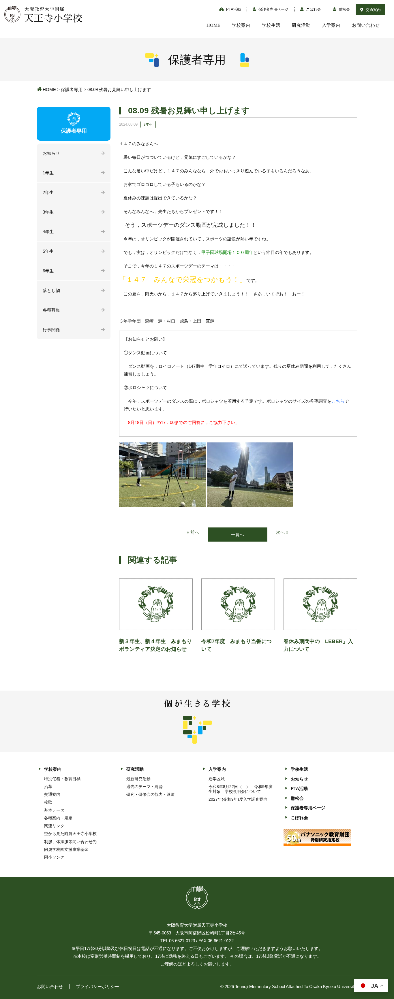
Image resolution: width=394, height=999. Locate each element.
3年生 (48, 212)
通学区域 (217, 778)
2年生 (48, 192)
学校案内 (241, 25)
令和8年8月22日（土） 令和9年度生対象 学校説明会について (241, 789)
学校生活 (271, 25)
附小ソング (54, 857)
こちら (337, 401)
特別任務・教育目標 (62, 778)
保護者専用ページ (272, 9)
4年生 (48, 231)
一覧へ (237, 534)
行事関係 (51, 329)
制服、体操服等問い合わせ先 (70, 841)
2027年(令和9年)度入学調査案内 (238, 799)
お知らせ (51, 153)
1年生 (48, 172)
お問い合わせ (366, 25)
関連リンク (54, 825)
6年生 (48, 270)
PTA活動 (233, 9)
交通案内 (373, 9)
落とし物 (51, 290)
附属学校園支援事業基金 (66, 849)
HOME (213, 25)
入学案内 (331, 25)
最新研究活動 (138, 778)
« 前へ (193, 532)
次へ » (282, 532)
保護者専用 (71, 89)
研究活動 (301, 25)
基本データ (54, 810)
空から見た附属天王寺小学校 (70, 833)
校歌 (48, 802)
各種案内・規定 (58, 818)
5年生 (48, 251)
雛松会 (343, 9)
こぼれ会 (313, 9)
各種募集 (51, 310)
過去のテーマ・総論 (144, 786)
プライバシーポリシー (97, 986)
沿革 (48, 786)
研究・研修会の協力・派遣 (150, 794)
